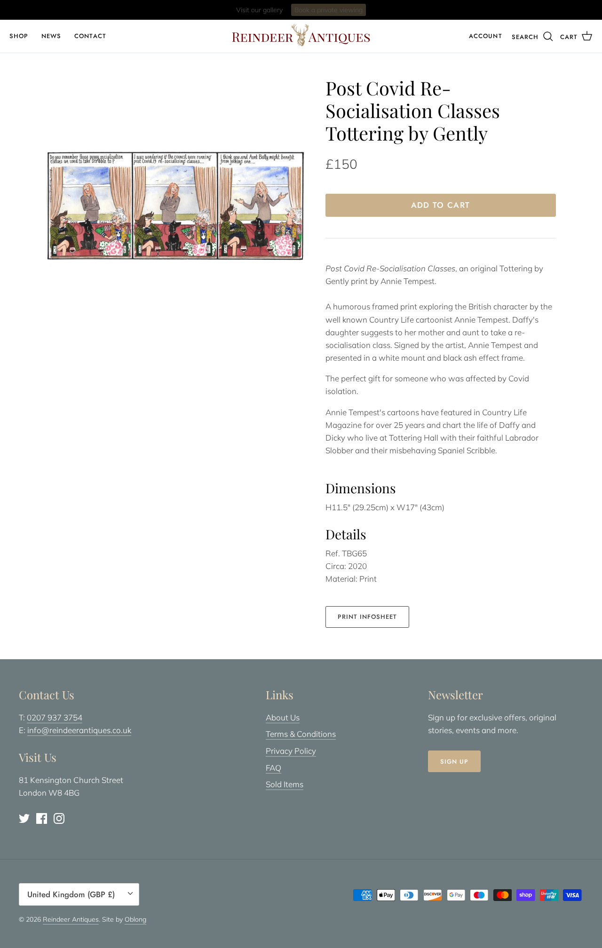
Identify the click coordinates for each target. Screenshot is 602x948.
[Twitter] (24, 818)
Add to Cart (440, 205)
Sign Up (454, 761)
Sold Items (284, 784)
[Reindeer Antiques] (301, 35)
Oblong (135, 919)
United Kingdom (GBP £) (71, 894)
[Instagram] (59, 818)
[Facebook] (41, 818)
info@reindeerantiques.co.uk (79, 730)
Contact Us (339, 12)
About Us (283, 717)
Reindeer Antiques (71, 919)
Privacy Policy (291, 751)
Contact (90, 36)
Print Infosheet (367, 616)
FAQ (273, 768)
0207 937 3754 (54, 717)
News (51, 36)
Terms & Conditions (301, 734)
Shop (18, 36)
